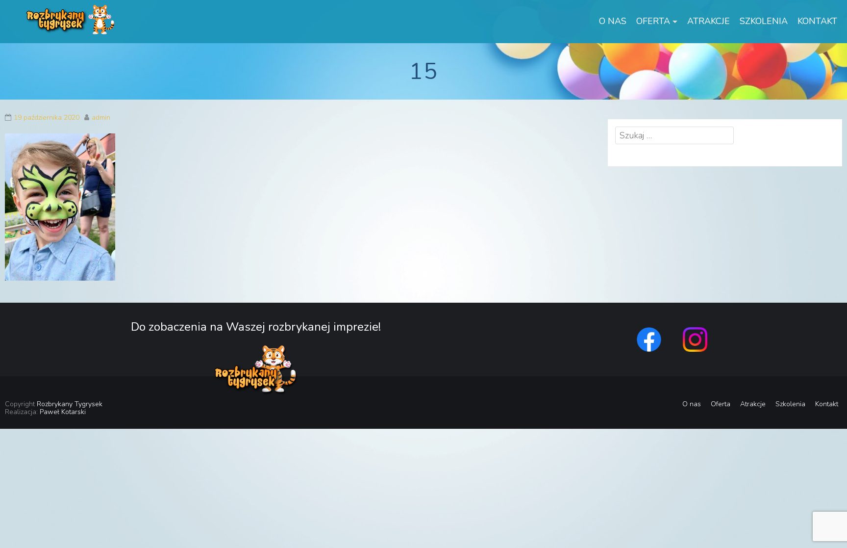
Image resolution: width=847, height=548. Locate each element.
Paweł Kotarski (63, 412)
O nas (612, 21)
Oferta (653, 21)
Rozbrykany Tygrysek (69, 404)
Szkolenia (764, 21)
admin (101, 117)
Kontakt (817, 21)
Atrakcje (708, 21)
